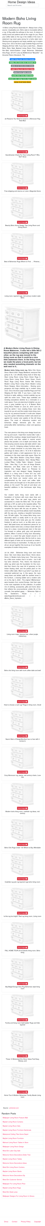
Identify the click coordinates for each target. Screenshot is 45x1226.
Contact (14, 1221)
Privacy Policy (25, 1221)
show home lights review (22, 72)
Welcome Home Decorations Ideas (15, 1163)
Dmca (6, 1221)
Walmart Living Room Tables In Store (15, 1142)
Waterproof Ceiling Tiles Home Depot (15, 1134)
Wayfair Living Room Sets (11, 1126)
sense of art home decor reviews (23, 66)
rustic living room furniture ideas (22, 69)
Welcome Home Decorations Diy (14, 1175)
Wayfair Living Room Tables (12, 1159)
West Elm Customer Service (12, 1179)
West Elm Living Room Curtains (13, 1167)
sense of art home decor (22, 82)
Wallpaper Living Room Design (13, 1146)
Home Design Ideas (21, 2)
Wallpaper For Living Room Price (14, 1184)
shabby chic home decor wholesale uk (22, 62)
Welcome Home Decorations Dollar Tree (16, 1155)
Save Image (21, 115)
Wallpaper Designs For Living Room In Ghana (18, 1196)
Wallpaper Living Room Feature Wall (15, 1118)
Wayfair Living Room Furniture (13, 1138)
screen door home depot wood (22, 75)
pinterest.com (14, 1108)
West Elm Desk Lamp (10, 1192)
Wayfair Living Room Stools (12, 1171)
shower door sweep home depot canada (22, 79)
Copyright (37, 1221)
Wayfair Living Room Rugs (12, 1188)
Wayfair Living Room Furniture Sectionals (17, 1130)
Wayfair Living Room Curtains (13, 1122)
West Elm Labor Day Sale (11, 1151)
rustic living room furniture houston (22, 59)
